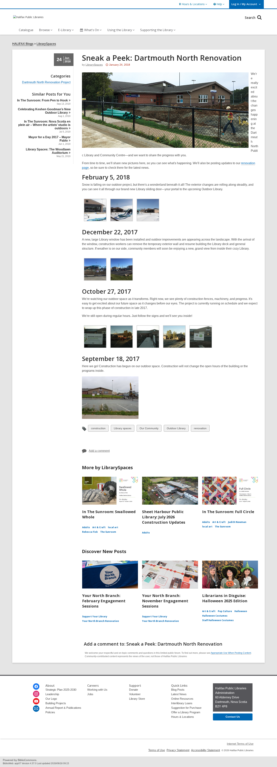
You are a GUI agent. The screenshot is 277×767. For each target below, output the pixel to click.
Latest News (179, 694)
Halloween (240, 611)
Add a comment (99, 450)
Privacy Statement (178, 750)
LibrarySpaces (46, 43)
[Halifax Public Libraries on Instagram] (36, 694)
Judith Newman (237, 522)
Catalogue (26, 30)
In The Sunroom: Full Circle (228, 511)
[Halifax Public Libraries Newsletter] (36, 708)
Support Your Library (94, 616)
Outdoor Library (176, 429)
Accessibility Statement (205, 750)
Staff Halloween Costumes (218, 620)
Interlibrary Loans (181, 703)
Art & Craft (99, 527)
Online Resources (182, 698)
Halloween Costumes (214, 615)
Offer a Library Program (185, 712)
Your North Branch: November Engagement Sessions (165, 601)
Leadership (52, 694)
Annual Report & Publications (63, 707)
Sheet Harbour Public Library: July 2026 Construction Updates (163, 517)
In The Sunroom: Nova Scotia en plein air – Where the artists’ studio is (44, 125)
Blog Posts (177, 689)
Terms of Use (156, 750)
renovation (200, 429)
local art (113, 527)
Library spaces (122, 429)
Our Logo (51, 698)
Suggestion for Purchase (186, 707)
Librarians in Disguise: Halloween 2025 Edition (224, 598)
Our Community (148, 429)
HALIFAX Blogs (22, 43)
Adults (86, 527)
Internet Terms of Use (240, 743)
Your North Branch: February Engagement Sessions (103, 601)
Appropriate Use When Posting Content (231, 653)
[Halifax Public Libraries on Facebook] (36, 686)
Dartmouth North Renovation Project (46, 82)
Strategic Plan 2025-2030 (60, 689)
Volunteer (135, 694)
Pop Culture (225, 611)
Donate (133, 689)
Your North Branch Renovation (100, 621)
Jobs (90, 694)
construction (98, 429)
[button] (192, 4)
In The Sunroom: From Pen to (42, 100)
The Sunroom (108, 531)
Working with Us (97, 689)
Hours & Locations (182, 716)
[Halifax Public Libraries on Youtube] (36, 701)
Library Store (137, 698)
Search (250, 17)
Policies (50, 712)
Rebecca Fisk (90, 531)
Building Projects (55, 703)
